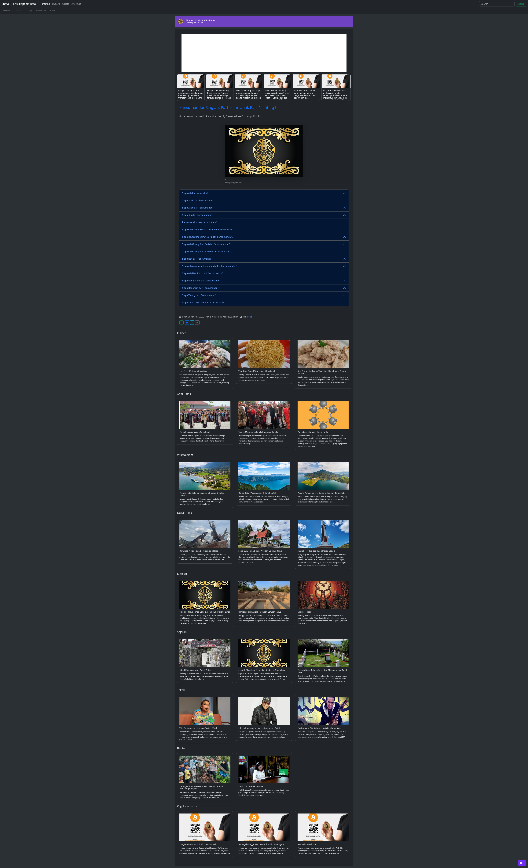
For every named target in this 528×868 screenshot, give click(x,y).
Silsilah (18, 10)
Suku (52, 10)
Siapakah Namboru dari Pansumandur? (202, 273)
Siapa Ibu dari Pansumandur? (197, 214)
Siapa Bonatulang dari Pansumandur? (202, 280)
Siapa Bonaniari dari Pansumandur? (200, 287)
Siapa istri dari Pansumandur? (197, 258)
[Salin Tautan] (197, 322)
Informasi (76, 3)
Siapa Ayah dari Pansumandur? (198, 207)
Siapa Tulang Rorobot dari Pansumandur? (204, 302)
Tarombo (45, 3)
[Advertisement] (264, 53)
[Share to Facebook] (187, 322)
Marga (29, 10)
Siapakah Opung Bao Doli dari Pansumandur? (206, 244)
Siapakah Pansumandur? (195, 193)
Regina (250, 316)
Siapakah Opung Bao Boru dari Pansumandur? (206, 251)
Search (521, 3)
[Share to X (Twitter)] (192, 322)
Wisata (65, 3)
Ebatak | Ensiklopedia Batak (19, 4)
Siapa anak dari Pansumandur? (198, 200)
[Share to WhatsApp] (181, 322)
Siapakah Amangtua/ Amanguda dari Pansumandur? (209, 266)
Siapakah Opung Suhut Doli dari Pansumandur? (207, 229)
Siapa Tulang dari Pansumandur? (199, 295)
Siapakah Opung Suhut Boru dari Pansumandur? (207, 236)
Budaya (56, 3)
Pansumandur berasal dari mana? (199, 222)
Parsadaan (41, 10)
